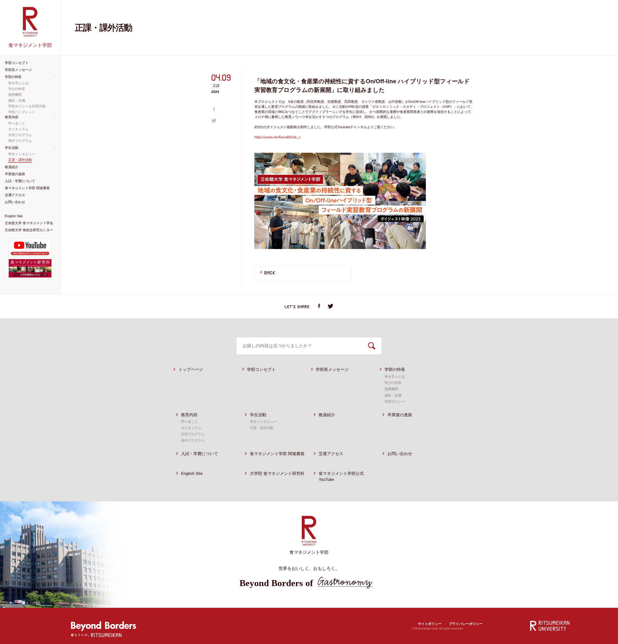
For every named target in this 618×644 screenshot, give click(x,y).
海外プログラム (193, 440)
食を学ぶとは (395, 376)
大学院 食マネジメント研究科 (277, 473)
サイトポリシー (430, 624)
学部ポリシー (395, 401)
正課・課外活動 (262, 428)
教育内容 (189, 415)
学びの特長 (393, 383)
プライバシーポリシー (466, 624)
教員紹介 (327, 415)
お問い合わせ (399, 453)
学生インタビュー (263, 421)
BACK (269, 273)
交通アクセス (331, 453)
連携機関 (391, 389)
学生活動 (258, 415)
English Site (192, 473)
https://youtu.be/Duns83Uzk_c (277, 137)
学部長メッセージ (332, 369)
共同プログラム (193, 434)
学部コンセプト (261, 369)
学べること (189, 421)
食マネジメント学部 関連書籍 (277, 453)
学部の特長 (395, 369)
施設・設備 (393, 395)
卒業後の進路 (399, 415)
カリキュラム (191, 428)
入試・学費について (199, 453)
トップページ (190, 369)
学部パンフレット (22, 112)
